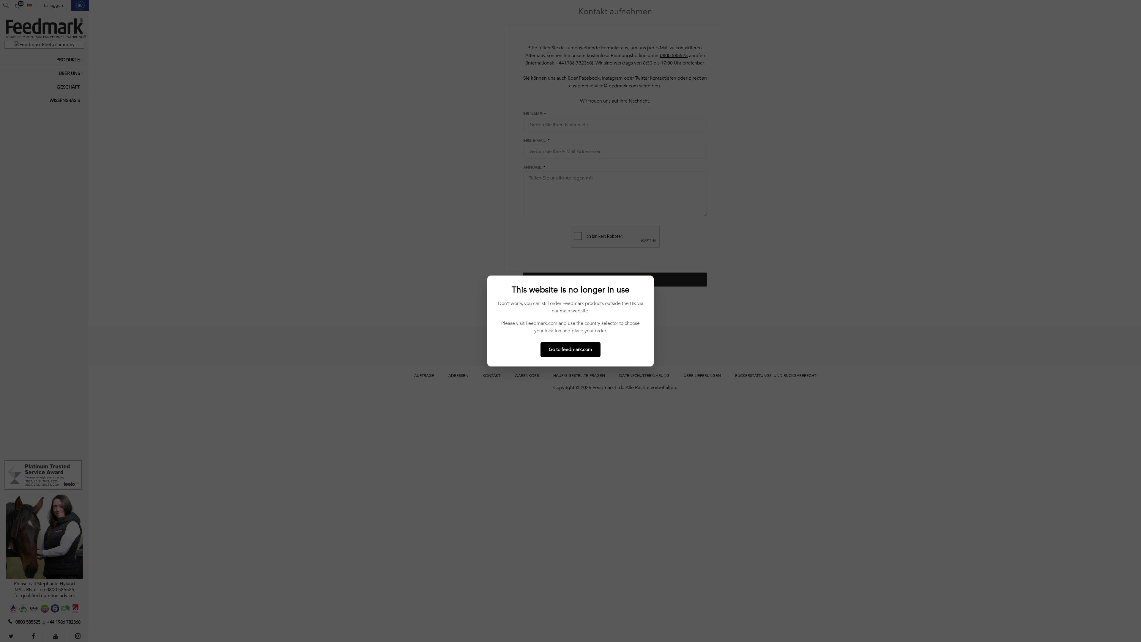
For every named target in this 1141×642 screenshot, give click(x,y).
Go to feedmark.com (570, 349)
